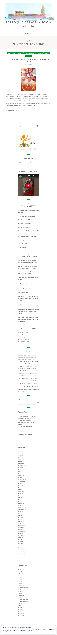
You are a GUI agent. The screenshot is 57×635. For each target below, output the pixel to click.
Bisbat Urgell (22, 337)
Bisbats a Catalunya (24, 339)
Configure (51, 629)
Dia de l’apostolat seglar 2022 (25, 418)
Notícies (40, 53)
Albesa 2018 (20, 355)
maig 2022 (20, 453)
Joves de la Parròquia (30, 53)
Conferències (21, 575)
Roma (19, 605)
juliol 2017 (20, 535)
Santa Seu (21, 334)
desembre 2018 (22, 507)
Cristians (19, 53)
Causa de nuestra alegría (24, 227)
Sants (19, 611)
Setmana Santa (30, 386)
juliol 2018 (20, 513)
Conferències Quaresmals (31, 361)
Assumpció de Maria (21, 357)
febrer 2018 (21, 521)
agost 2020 (20, 483)
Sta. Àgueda (26, 389)
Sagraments (21, 607)
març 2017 (20, 543)
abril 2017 (20, 541)
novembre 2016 (22, 551)
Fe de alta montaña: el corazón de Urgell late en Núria (28, 231)
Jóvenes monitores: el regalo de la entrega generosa (28, 211)
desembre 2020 (22, 479)
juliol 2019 (20, 495)
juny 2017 (20, 537)
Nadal (19, 375)
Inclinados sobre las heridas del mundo (27, 236)
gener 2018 (20, 523)
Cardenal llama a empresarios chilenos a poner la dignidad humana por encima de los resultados (28, 319)
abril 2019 (20, 499)
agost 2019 (20, 493)
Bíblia (35, 357)
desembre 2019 (22, 491)
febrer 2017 (21, 545)
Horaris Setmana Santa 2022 (25, 426)
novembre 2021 (22, 465)
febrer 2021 (21, 475)
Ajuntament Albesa (24, 341)
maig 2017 (20, 539)
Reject (44, 629)
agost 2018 (20, 511)
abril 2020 (20, 487)
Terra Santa (20, 391)
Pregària (28, 55)
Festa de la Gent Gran (34, 368)
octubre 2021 (21, 467)
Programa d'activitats (23, 601)
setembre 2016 (21, 553)
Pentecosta (20, 380)
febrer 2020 (21, 489)
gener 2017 (20, 547)
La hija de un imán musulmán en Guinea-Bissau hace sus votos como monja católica (28, 305)
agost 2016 (20, 555)
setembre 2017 (21, 531)
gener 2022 (20, 461)
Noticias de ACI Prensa (28, 256)
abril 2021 (20, 471)
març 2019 (20, 501)
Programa (28, 383)
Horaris (35, 370)
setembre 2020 (21, 481)
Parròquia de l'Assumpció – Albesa (28, 24)
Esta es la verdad (22, 247)
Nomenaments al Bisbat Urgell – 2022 (27, 416)
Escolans (20, 583)
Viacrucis (27, 391)
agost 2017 (20, 533)
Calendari (19, 359)
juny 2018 (20, 515)
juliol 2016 (20, 557)
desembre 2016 (22, 549)
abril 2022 (20, 455)
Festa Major (22, 371)
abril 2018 (20, 517)
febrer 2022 (21, 459)
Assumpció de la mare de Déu (29, 355)
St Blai (37, 389)
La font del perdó (22, 240)
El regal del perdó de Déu (24, 219)
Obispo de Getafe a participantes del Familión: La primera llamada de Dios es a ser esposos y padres (28, 290)
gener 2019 (20, 505)
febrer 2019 (21, 503)
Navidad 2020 (23, 375)
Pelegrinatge (33, 378)
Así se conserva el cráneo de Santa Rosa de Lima (28, 278)
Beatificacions (27, 357)
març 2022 (20, 457)
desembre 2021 (22, 463)
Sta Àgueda (31, 389)
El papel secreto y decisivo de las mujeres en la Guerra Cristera (28, 284)
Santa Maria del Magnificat (24, 223)
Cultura (20, 581)
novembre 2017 (22, 527)
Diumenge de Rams (29, 366)
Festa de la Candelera (27, 368)
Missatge (35, 373)
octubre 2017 (21, 529)
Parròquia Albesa (23, 378)
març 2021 (20, 473)
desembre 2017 (22, 525)
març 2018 (20, 519)
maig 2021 (20, 469)
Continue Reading (10, 110)
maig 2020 (20, 485)
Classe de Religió (31, 359)
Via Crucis (24, 391)
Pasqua (47, 53)
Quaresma (32, 383)
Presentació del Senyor (26, 380)
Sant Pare (22, 386)
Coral (19, 577)
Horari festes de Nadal (29, 370)
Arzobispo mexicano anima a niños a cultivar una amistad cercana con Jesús (27, 261)
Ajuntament (21, 569)
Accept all (36, 629)
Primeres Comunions (23, 599)
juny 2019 (20, 497)
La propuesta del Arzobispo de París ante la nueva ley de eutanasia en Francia (28, 267)
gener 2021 (20, 477)
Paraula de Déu (33, 375)
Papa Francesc (28, 375)
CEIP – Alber (22, 344)
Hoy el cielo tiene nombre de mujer (26, 216)
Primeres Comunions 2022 (24, 420)
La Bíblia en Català (23, 332)
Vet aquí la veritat (22, 243)
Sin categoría (21, 615)
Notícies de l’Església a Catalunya (28, 206)
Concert (20, 361)
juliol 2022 (20, 451)
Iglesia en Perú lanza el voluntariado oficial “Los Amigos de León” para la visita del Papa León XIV (28, 311)
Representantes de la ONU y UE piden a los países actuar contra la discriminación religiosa (28, 298)
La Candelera (29, 373)
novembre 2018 (22, 509)
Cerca (20, 399)
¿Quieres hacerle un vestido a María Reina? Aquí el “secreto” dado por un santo (28, 272)
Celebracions (11, 53)
